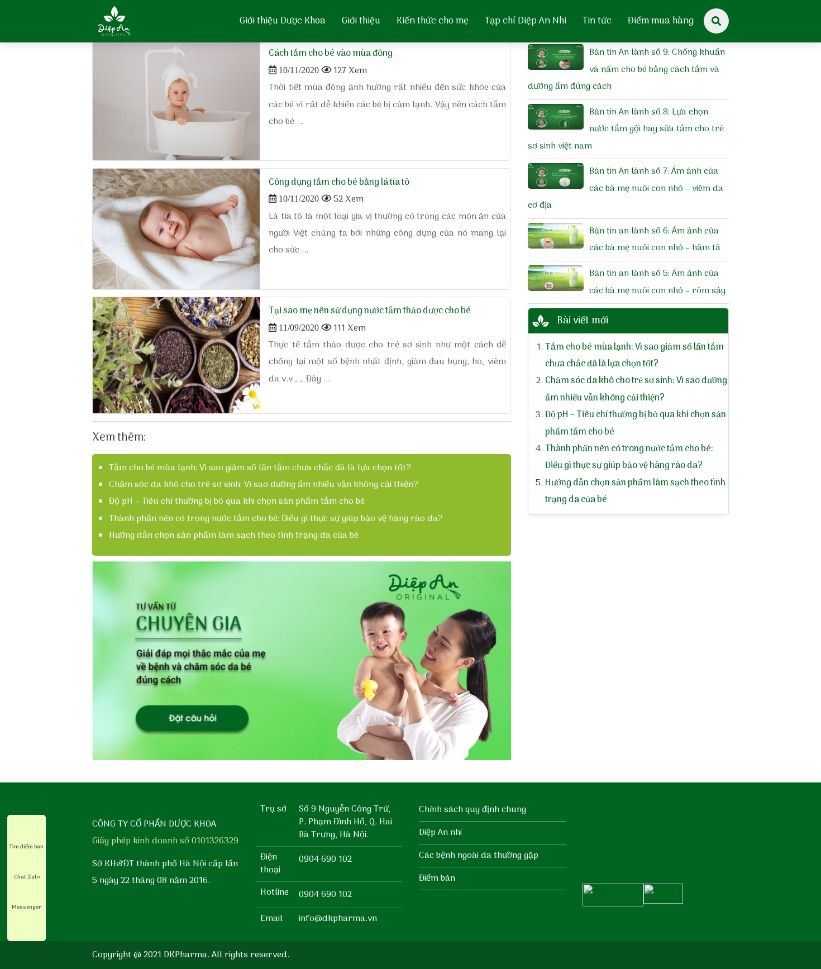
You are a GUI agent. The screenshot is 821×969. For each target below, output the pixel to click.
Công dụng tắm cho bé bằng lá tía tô (339, 182)
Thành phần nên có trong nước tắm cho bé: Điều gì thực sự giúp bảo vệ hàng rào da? (276, 519)
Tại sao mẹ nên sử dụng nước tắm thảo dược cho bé (370, 311)
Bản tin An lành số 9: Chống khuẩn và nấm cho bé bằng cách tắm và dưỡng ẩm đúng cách (626, 69)
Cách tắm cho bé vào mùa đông (331, 53)
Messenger (26, 907)
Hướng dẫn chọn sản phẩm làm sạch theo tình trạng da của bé (234, 535)
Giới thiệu (361, 21)
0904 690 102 (325, 859)
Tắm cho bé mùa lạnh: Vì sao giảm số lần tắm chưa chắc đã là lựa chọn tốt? (260, 468)
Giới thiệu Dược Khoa (283, 21)
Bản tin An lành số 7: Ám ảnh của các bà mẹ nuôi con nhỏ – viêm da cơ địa (625, 188)
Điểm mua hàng (661, 21)
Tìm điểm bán (26, 846)
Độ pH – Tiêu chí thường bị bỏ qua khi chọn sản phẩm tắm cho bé (237, 501)
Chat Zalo (27, 876)
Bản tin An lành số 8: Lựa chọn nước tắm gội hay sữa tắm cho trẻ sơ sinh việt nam (626, 129)
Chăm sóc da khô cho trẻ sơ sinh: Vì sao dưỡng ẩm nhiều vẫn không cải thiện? (263, 485)
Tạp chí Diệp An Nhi (525, 21)
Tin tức (597, 21)
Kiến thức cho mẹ (433, 21)
